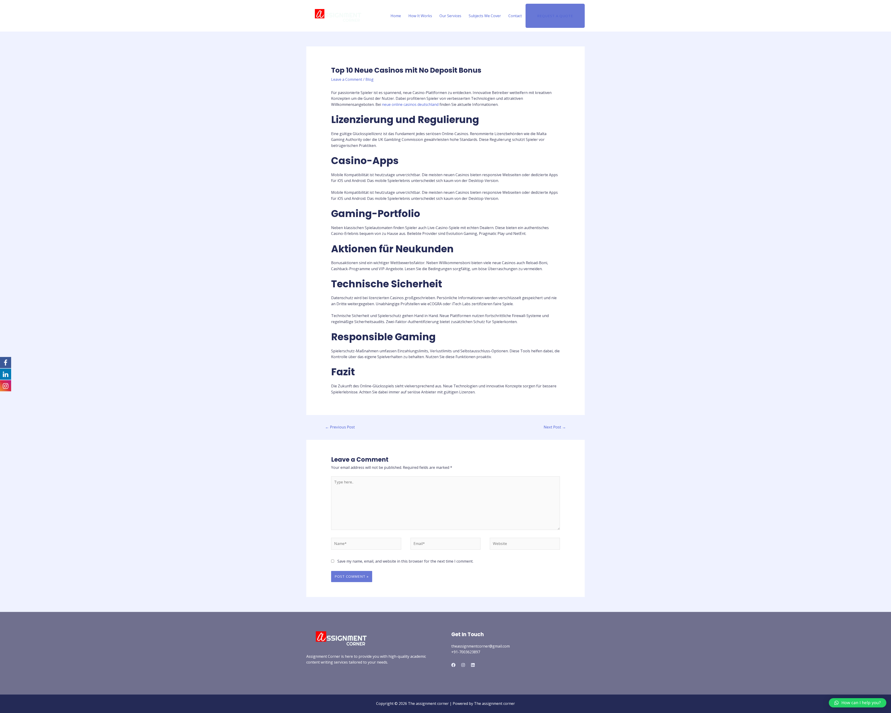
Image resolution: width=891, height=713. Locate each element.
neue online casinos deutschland (410, 104)
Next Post (555, 427)
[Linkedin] (473, 665)
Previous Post (340, 427)
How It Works (420, 15)
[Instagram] (463, 665)
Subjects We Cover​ (485, 15)
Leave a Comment (346, 79)
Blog (369, 79)
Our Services (450, 15)
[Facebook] (453, 665)
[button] (857, 702)
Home (396, 15)
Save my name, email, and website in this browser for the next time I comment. (405, 561)
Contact (515, 15)
